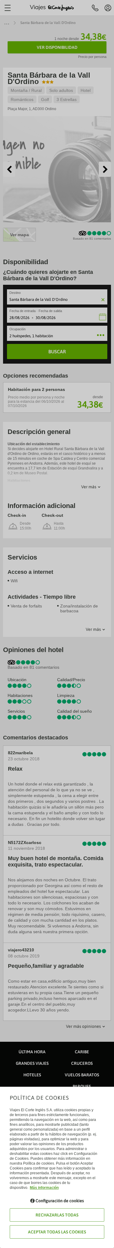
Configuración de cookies (60, 1200)
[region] (57, 624)
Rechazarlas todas (57, 1215)
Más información (44, 1188)
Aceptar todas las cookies (57, 1231)
